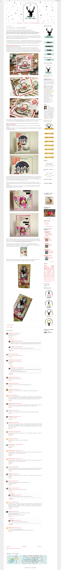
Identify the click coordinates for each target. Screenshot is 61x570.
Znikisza (9, 511)
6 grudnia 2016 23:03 (15, 511)
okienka (47, 280)
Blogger (35, 567)
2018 (45, 273)
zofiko (9, 502)
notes (44, 280)
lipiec (45, 274)
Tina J (9, 438)
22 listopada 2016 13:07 (15, 502)
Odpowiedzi (11, 339)
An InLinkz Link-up (9, 324)
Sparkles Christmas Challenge (48, 256)
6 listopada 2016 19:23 (17, 389)
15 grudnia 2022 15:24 (17, 527)
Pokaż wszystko (52, 261)
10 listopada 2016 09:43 (15, 466)
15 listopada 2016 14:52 (16, 488)
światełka (49, 281)
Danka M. (12, 346)
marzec (50, 276)
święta (52, 267)
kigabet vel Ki (10, 527)
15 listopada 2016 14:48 (18, 346)
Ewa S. (9, 395)
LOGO (43, 23)
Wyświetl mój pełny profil (48, 118)
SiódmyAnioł (10, 416)
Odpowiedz (10, 337)
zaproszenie (49, 277)
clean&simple (46, 279)
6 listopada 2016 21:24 (15, 410)
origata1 (9, 383)
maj (53, 274)
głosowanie (48, 273)
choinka (51, 278)
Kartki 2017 (47, 222)
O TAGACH (26, 23)
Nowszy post (8, 546)
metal (53, 279)
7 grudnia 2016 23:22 (17, 520)
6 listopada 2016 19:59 (15, 395)
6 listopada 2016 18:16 (16, 333)
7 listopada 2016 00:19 (19, 444)
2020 (53, 268)
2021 (45, 269)
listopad (48, 274)
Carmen (9, 410)
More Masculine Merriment (50, 239)
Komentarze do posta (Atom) (15, 548)
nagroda (53, 276)
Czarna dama (10, 431)
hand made (49, 265)
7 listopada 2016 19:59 (18, 450)
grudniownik (49, 268)
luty (51, 274)
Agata (9, 466)
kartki (45, 268)
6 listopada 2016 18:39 (15, 377)
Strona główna (19, 23)
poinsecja (50, 280)
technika (45, 281)
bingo (49, 278)
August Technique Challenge (50, 234)
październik (46, 275)
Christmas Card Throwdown (47, 232)
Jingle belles (47, 237)
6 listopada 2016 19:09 (15, 383)
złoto (47, 281)
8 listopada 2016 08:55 (19, 341)
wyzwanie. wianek (51, 269)
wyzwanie (46, 267)
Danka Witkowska (11, 450)
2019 (47, 269)
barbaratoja (10, 333)
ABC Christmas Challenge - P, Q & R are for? (51, 252)
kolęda (45, 276)
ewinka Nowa (10, 389)
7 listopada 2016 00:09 (17, 431)
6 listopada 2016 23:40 (15, 422)
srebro (45, 278)
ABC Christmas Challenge (47, 250)
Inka (11, 520)
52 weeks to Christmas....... (47, 243)
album (47, 278)
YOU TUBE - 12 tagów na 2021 (34, 23)
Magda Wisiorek (11, 403)
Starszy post (39, 546)
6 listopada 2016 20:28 (18, 403)
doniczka (49, 279)
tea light (53, 280)
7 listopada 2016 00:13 (14, 438)
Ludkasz (9, 377)
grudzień (52, 275)
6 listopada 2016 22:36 (17, 416)
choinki (53, 278)
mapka (47, 276)
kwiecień (52, 273)
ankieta (53, 277)
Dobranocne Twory (11, 444)
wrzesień (49, 275)
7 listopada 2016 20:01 (18, 458)
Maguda (9, 422)
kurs (51, 279)
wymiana (45, 277)
